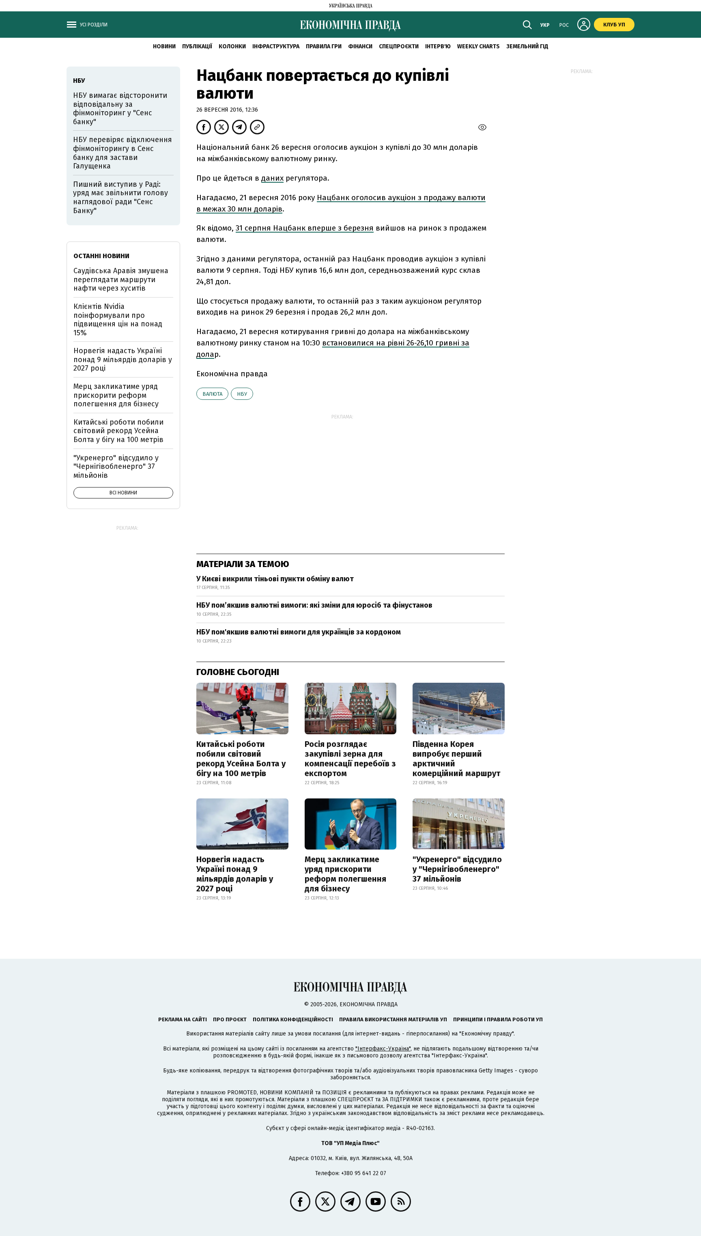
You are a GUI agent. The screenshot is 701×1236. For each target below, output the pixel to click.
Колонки (232, 46)
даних (272, 178)
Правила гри (324, 46)
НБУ (242, 394)
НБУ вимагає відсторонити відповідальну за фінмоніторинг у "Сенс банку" (120, 108)
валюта (212, 394)
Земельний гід (527, 46)
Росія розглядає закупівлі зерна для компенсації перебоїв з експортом (350, 758)
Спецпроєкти (399, 46)
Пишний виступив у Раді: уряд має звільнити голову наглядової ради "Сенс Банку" (120, 197)
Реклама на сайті (182, 1019)
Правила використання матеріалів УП (393, 1019)
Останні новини (101, 256)
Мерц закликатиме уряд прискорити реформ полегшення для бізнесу (345, 873)
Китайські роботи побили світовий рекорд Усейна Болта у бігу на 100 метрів (241, 758)
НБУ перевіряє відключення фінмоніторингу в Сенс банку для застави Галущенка (122, 152)
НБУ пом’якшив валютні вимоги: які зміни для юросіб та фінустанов (314, 605)
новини (164, 46)
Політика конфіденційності (293, 1019)
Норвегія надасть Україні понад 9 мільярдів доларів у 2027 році (234, 873)
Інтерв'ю (438, 46)
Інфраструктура (275, 46)
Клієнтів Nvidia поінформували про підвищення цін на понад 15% (117, 319)
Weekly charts (478, 46)
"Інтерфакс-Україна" (383, 1048)
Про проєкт (230, 1019)
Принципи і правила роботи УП (498, 1019)
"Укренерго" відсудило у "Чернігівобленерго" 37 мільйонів (457, 869)
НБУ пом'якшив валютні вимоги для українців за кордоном (298, 632)
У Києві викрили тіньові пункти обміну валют (275, 578)
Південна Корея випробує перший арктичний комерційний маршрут (456, 758)
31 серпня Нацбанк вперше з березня (305, 228)
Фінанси (360, 46)
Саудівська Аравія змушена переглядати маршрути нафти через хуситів (120, 279)
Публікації (197, 46)
